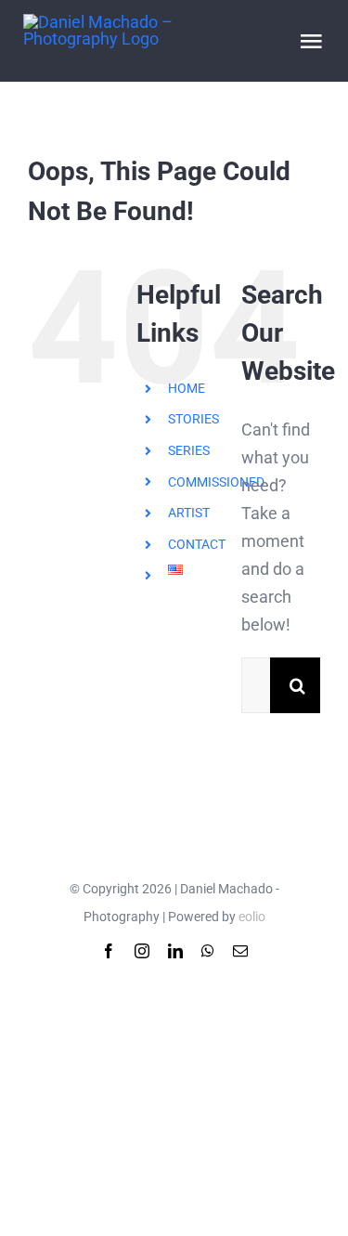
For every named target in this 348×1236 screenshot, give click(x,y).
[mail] (240, 950)
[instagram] (142, 950)
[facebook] (108, 950)
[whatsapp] (207, 950)
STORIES (193, 418)
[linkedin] (175, 950)
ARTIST (189, 512)
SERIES (189, 450)
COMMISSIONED (216, 482)
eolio (251, 916)
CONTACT (197, 544)
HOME (186, 388)
